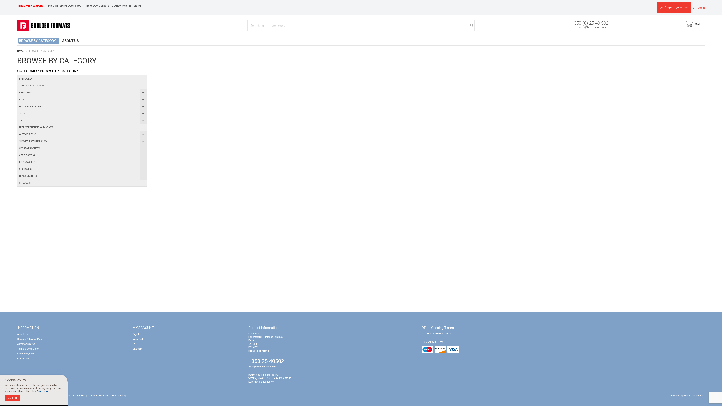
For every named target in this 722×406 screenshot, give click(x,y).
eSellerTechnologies (694, 395)
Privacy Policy (80, 395)
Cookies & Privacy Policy (30, 339)
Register (676, 7)
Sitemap (137, 348)
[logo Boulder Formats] (43, 25)
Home (20, 51)
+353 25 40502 (266, 361)
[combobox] (361, 25)
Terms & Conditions (28, 348)
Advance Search (26, 343)
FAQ (135, 343)
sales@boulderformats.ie (593, 27)
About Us (22, 334)
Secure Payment (26, 353)
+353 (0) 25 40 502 (590, 23)
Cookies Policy (118, 395)
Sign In (136, 334)
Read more (42, 391)
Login (701, 7)
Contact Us (23, 358)
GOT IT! (12, 398)
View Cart (138, 339)
